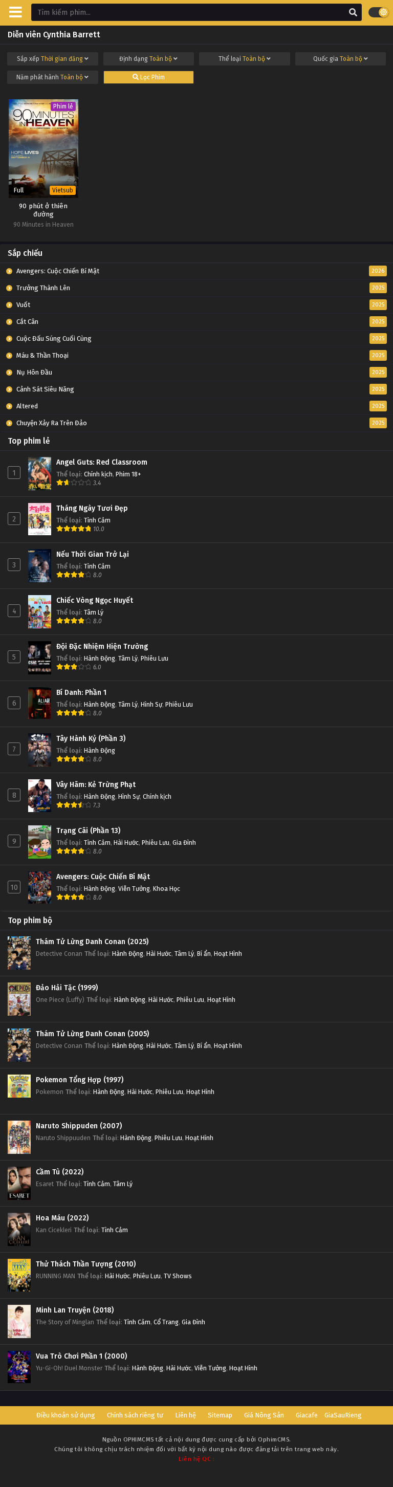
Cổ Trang (166, 1322)
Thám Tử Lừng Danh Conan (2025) (92, 941)
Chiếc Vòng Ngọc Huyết (94, 600)
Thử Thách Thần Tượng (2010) (86, 1264)
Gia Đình (184, 842)
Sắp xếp (50, 58)
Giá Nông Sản (264, 1415)
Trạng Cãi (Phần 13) (88, 830)
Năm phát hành (49, 77)
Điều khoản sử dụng (65, 1415)
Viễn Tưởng (134, 888)
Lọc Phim (152, 77)
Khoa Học (166, 888)
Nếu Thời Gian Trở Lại (92, 554)
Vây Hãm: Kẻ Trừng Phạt (96, 784)
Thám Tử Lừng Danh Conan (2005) (92, 1034)
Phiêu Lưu (154, 658)
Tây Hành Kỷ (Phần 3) (90, 738)
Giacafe (307, 1415)
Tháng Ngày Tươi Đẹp (92, 508)
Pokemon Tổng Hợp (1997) (79, 1080)
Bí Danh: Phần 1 (81, 692)
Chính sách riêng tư (135, 1415)
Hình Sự (151, 704)
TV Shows (178, 1276)
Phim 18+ (128, 474)
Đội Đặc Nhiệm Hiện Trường (102, 646)
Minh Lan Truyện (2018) (75, 1310)
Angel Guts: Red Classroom (101, 462)
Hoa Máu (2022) (62, 1218)
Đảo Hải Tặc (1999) (67, 987)
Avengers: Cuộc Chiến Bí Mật (103, 876)
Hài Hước (126, 842)
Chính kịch (98, 474)
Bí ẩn (204, 953)
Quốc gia (337, 58)
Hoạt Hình (228, 953)
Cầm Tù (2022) (59, 1172)
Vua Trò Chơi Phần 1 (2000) (81, 1356)
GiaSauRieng (343, 1415)
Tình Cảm (97, 520)
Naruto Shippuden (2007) (79, 1126)
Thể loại (242, 58)
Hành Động (99, 658)
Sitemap (220, 1415)
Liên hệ (185, 1415)
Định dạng (145, 58)
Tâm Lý (93, 612)
